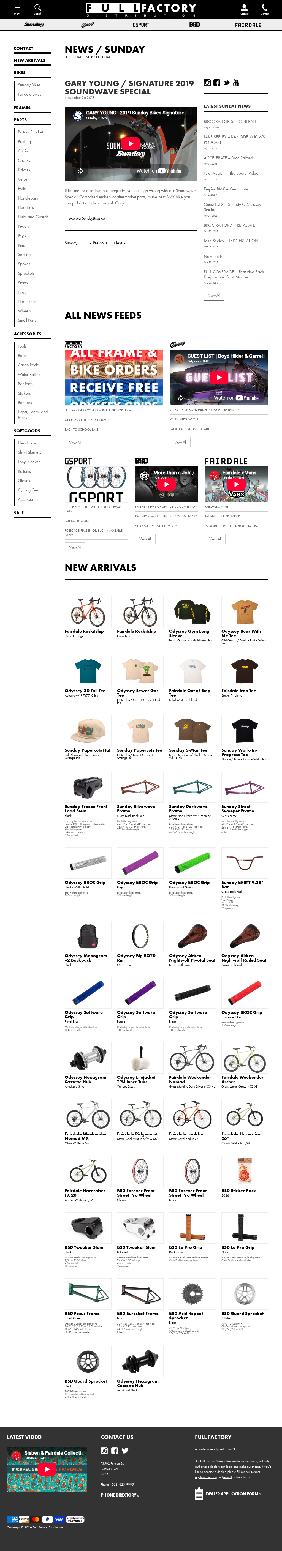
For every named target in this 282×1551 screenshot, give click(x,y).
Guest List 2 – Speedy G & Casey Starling (232, 207)
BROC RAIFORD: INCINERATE (230, 121)
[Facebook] (216, 82)
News (79, 49)
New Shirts (213, 256)
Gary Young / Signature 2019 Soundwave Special (129, 87)
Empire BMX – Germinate (226, 189)
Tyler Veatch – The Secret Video (231, 173)
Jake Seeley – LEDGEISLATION (231, 240)
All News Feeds (103, 315)
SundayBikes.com (96, 57)
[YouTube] (236, 82)
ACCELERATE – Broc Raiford (228, 157)
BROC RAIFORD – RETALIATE (229, 225)
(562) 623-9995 (122, 1484)
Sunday (125, 49)
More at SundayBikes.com (88, 218)
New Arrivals (101, 567)
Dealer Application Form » (233, 1494)
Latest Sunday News (227, 106)
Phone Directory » (120, 1495)
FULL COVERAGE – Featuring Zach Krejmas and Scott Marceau (234, 274)
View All (214, 295)
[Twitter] (226, 82)
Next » (119, 242)
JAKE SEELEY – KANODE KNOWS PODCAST (234, 139)
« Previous (98, 242)
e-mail (227, 1477)
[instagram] (207, 82)
